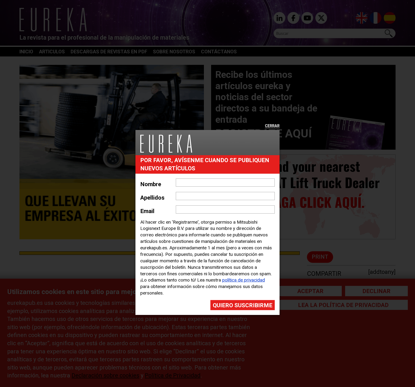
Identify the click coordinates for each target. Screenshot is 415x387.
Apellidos (152, 197)
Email (147, 211)
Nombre (150, 184)
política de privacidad (243, 280)
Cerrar (272, 126)
